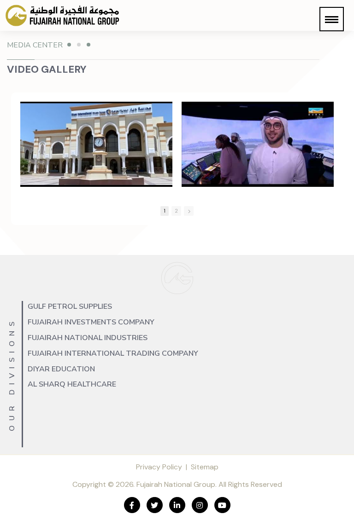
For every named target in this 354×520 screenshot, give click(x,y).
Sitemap (204, 467)
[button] (331, 19)
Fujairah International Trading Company (113, 353)
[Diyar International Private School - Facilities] (96, 144)
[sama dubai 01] (258, 144)
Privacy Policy (159, 467)
